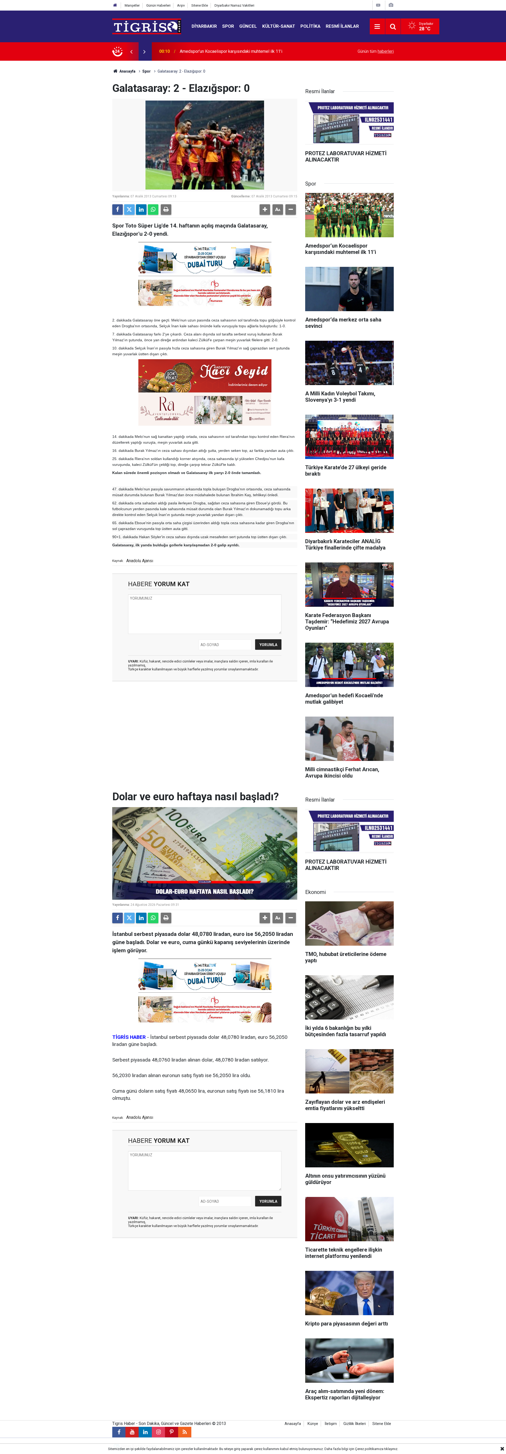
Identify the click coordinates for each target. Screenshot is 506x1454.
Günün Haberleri (158, 5)
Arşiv (181, 5)
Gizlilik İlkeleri (354, 1424)
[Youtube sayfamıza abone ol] (132, 1432)
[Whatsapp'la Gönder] (153, 209)
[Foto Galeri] (391, 5)
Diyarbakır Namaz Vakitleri (234, 5)
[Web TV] (378, 5)
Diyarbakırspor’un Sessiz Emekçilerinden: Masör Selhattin (233, 51)
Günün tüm (376, 51)
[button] (265, 209)
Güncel (248, 26)
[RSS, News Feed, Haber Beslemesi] (184, 1432)
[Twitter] (129, 209)
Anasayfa (127, 71)
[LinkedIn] (141, 209)
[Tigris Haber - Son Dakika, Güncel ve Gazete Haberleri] (146, 26)
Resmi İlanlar (342, 26)
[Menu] (377, 27)
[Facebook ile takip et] (118, 1432)
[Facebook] (117, 209)
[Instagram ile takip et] (158, 1432)
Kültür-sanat (278, 26)
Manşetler (132, 5)
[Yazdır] (166, 209)
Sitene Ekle (199, 5)
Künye (313, 1424)
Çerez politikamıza (369, 1449)
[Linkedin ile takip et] (145, 1432)
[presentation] (131, 51)
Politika (310, 26)
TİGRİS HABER (129, 1037)
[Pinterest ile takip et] (171, 1432)
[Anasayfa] (115, 5)
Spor (228, 26)
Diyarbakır (204, 26)
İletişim (331, 1424)
